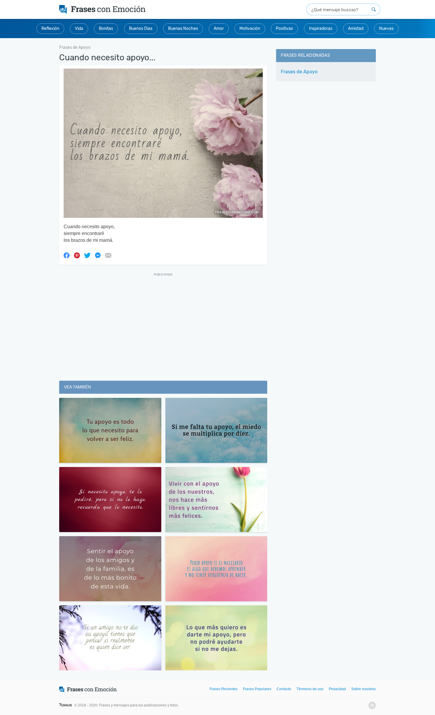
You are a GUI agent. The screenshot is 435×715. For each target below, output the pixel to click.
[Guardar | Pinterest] (76, 255)
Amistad (355, 28)
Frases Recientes (224, 689)
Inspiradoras (320, 28)
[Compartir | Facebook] (66, 255)
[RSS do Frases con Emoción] (372, 705)
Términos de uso (310, 689)
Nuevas (386, 28)
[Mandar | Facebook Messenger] (97, 255)
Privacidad (337, 689)
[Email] (108, 255)
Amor (219, 28)
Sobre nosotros (363, 689)
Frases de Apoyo (299, 71)
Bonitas (106, 28)
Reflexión (50, 28)
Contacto (284, 689)
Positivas (284, 28)
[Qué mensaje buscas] (374, 9)
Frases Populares (257, 689)
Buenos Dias (140, 28)
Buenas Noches (183, 28)
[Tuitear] (87, 255)
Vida (79, 28)
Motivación (249, 28)
